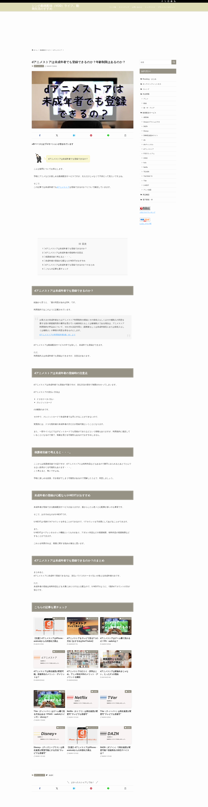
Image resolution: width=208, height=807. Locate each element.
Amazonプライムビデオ (151, 122)
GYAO (145, 158)
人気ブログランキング (147, 212)
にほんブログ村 (145, 223)
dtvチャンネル (148, 144)
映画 (145, 103)
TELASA (146, 172)
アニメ (145, 99)
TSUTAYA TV (147, 176)
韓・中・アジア (148, 108)
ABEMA (146, 117)
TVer (145, 181)
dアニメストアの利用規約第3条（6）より (57, 334)
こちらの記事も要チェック (56, 268)
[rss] (174, 1)
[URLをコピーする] (125, 135)
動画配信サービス (149, 112)
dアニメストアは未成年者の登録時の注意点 (64, 252)
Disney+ (146, 131)
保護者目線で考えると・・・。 (58, 256)
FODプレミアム (149, 153)
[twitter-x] (165, 1)
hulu (144, 162)
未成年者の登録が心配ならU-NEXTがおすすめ (65, 260)
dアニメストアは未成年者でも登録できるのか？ (66, 248)
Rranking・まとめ (149, 79)
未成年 (51, 775)
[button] (40, 135)
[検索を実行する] (173, 62)
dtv (144, 140)
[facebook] (162, 1)
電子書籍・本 (148, 199)
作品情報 (146, 94)
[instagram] (168, 1)
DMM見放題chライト (150, 135)
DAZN (145, 126)
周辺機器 (146, 194)
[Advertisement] (104, 29)
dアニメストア (39, 66)
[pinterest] (171, 1)
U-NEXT (146, 185)
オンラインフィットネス (152, 84)
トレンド (146, 89)
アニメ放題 (147, 190)
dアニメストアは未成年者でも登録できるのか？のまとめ (69, 264)
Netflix (145, 167)
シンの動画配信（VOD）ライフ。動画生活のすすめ (55, 7)
